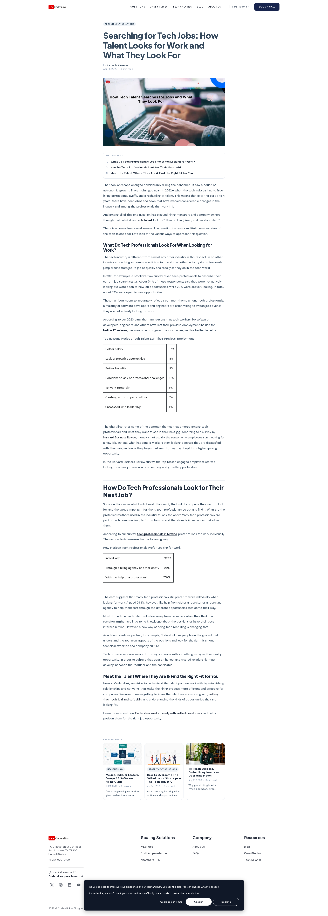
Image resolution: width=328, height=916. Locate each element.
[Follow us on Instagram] (60, 884)
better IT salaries (115, 330)
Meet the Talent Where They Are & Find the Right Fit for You (152, 173)
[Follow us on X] (52, 884)
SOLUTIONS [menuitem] (137, 6)
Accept (199, 901)
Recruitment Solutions (119, 24)
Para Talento (239, 6)
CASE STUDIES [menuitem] (159, 6)
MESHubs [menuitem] (147, 846)
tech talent (144, 220)
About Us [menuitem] (199, 846)
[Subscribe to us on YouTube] (78, 884)
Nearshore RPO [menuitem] (150, 860)
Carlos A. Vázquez (117, 64)
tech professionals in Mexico (157, 534)
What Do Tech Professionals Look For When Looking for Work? (153, 161)
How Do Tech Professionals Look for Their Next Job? (146, 167)
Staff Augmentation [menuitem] (154, 853)
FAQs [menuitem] (196, 853)
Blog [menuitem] (247, 846)
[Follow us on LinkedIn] (69, 884)
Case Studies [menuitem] (252, 853)
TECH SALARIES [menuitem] (182, 6)
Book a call (267, 6)
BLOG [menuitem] (200, 6)
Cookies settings (171, 901)
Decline (226, 901)
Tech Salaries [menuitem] (252, 860)
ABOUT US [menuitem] (214, 6)
